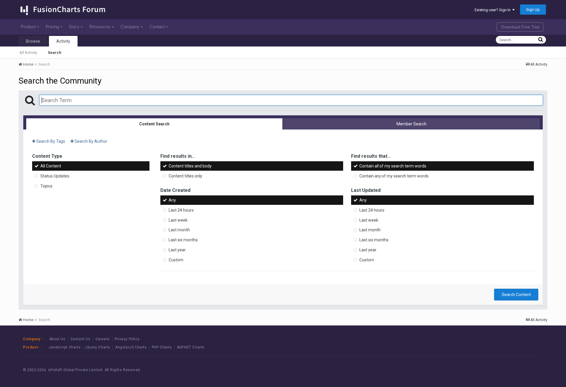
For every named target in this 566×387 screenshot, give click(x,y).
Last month (179, 229)
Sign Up (533, 9)
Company (130, 26)
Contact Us (80, 339)
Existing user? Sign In (493, 10)
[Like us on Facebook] (501, 369)
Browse (33, 41)
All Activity (28, 52)
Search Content (516, 294)
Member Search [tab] (411, 124)
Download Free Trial (520, 26)
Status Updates (54, 176)
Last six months (183, 239)
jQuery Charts (97, 347)
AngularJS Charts (131, 347)
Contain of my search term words (392, 166)
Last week (178, 219)
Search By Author (90, 141)
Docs (74, 26)
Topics (46, 186)
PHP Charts (162, 347)
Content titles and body (190, 166)
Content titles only (185, 176)
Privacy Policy (127, 339)
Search (54, 52)
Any (172, 200)
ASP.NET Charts (190, 347)
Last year (177, 250)
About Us (57, 339)
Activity (63, 41)
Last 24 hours (181, 210)
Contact (156, 26)
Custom (176, 260)
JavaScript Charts (64, 347)
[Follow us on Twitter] (514, 369)
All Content (50, 166)
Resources (100, 26)
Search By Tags (50, 141)
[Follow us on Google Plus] (528, 369)
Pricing (52, 26)
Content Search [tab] (154, 124)
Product (28, 26)
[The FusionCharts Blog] (488, 369)
